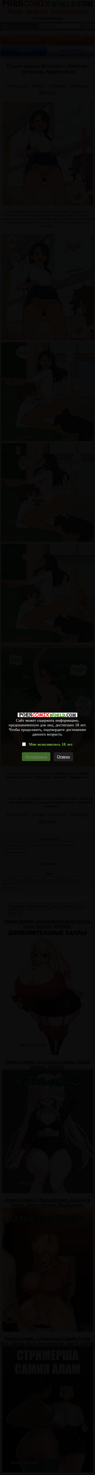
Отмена (63, 756)
